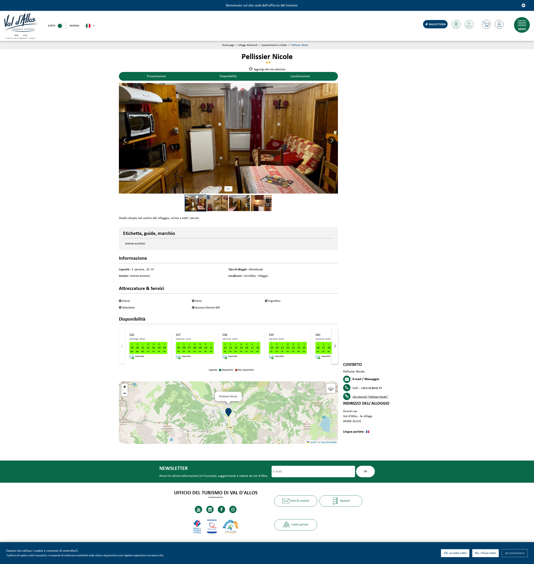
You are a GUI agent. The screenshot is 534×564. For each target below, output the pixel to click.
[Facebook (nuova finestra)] (221, 509)
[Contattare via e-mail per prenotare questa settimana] (131, 357)
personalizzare (515, 553)
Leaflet (313, 442)
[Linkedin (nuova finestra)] (210, 509)
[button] (486, 24)
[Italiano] (90, 25)
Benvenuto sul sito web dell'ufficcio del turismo (262, 6)
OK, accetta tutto (455, 553)
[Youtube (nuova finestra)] (198, 509)
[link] (62, 25)
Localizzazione (300, 76)
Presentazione (156, 76)
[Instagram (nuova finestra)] (233, 509)
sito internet (371, 397)
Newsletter (173, 468)
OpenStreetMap (329, 442)
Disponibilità (228, 76)
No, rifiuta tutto (485, 553)
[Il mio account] (499, 24)
